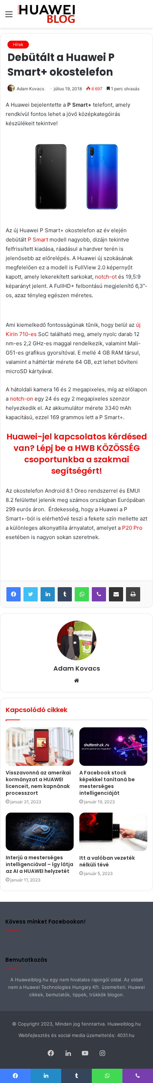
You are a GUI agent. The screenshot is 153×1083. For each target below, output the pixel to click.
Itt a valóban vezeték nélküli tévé (107, 861)
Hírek (18, 44)
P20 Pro (132, 527)
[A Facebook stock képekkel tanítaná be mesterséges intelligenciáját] (113, 746)
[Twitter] (30, 594)
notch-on (21, 398)
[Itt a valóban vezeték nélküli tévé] (113, 832)
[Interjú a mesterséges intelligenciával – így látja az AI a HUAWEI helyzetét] (40, 832)
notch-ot (106, 276)
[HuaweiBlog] (46, 14)
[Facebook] (13, 594)
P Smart (38, 239)
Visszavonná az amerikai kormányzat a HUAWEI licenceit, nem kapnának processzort (38, 783)
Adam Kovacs (30, 88)
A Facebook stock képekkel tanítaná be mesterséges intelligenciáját (107, 783)
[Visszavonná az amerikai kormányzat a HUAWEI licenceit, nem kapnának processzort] (40, 746)
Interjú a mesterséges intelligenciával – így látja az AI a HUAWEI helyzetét (39, 864)
